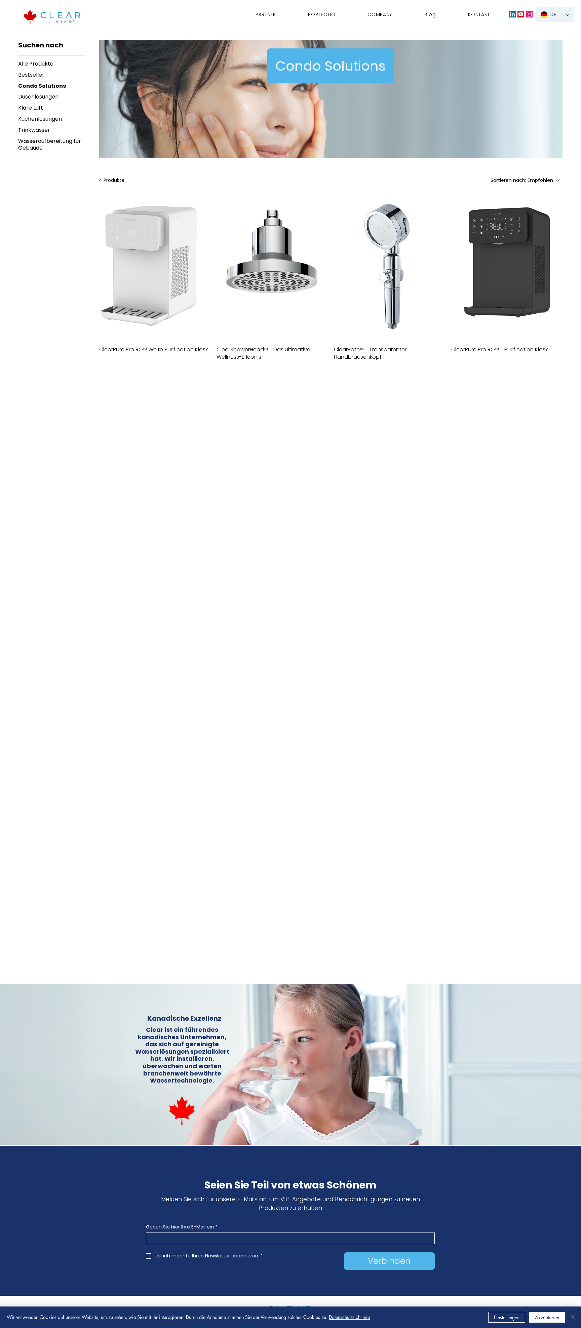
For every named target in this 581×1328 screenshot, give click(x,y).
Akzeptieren (547, 1317)
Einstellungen (506, 1317)
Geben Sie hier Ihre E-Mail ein (182, 1227)
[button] (380, 15)
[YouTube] (520, 14)
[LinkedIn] (512, 14)
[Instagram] (529, 14)
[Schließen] (573, 1317)
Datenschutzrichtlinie (349, 1317)
